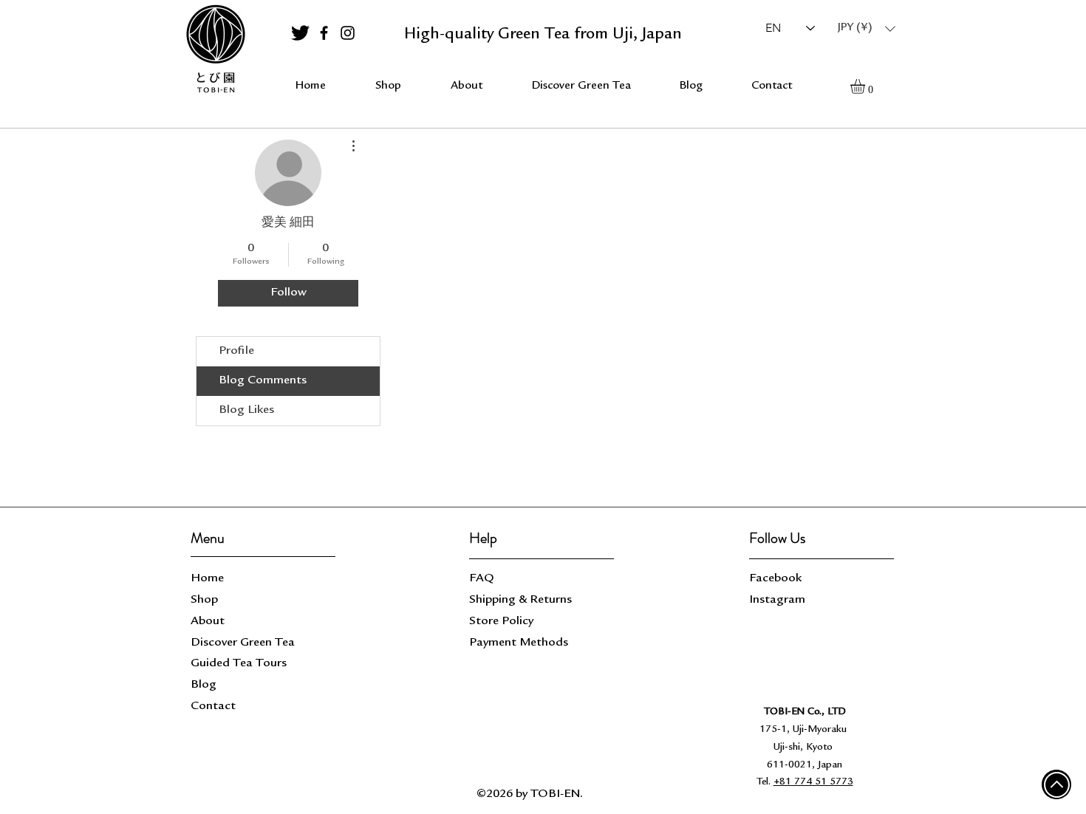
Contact (213, 706)
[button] (866, 28)
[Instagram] (347, 33)
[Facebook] (324, 33)
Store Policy (501, 621)
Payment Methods (520, 643)
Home (207, 578)
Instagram (777, 600)
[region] (215, 49)
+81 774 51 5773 (813, 782)
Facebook (775, 578)
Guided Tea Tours (239, 663)
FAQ (481, 578)
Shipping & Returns (522, 600)
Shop (204, 600)
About (208, 621)
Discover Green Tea (243, 643)
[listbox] (866, 28)
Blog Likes (246, 410)
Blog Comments (263, 380)
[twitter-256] (300, 33)
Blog (203, 685)
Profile (236, 351)
